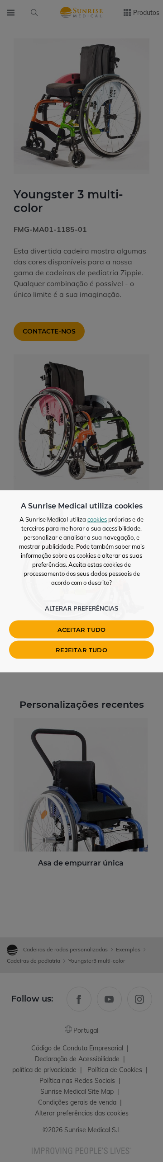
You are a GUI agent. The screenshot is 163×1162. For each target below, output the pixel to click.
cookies (97, 518)
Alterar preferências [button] (81, 608)
